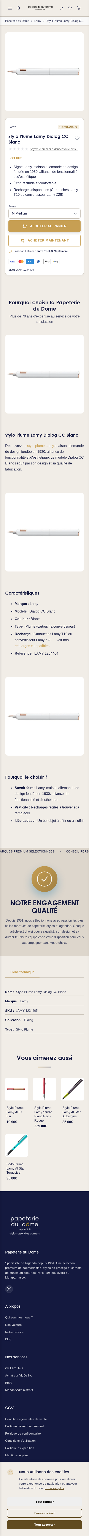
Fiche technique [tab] (22, 972)
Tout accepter (44, 1524)
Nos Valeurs (13, 1324)
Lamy (12, 127)
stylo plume (36, 446)
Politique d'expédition (19, 1448)
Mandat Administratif (19, 1390)
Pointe (12, 206)
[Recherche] (18, 8)
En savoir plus (54, 1488)
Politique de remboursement (24, 1426)
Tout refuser (45, 1501)
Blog (8, 1339)
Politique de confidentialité (23, 1433)
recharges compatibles (32, 646)
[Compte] (62, 8)
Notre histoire (14, 1332)
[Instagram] (9, 1289)
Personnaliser (44, 1513)
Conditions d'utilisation (20, 1440)
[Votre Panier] (79, 8)
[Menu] (10, 8)
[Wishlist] (70, 8)
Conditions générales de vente (26, 1419)
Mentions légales (16, 1455)
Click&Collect (14, 1368)
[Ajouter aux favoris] (77, 138)
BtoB (8, 1382)
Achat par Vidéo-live (19, 1375)
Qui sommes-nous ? (19, 1317)
